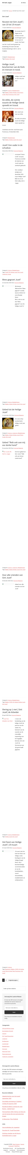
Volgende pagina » (13, 980)
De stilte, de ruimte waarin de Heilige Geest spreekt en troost (13, 102)
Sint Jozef (12, 59)
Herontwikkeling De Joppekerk (10, 1127)
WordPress (17, 1146)
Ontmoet (4, 1049)
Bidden (7, 92)
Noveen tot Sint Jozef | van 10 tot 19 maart (12, 23)
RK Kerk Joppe (6, 3)
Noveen (7, 59)
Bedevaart (7, 969)
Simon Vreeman (16, 1144)
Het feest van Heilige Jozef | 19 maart (12, 843)
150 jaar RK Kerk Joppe (8, 1028)
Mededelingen (11, 57)
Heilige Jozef (16, 92)
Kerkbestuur (5, 1041)
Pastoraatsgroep (6, 1054)
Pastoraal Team (6, 1051)
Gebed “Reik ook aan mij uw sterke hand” (13, 443)
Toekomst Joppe (6, 274)
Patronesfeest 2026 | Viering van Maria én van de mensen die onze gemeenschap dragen (13, 1114)
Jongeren (14, 433)
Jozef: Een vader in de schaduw (12, 146)
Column (10, 90)
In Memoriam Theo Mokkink (10, 1119)
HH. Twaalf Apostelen (7, 1036)
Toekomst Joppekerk (7, 1056)
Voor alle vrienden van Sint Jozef (12, 576)
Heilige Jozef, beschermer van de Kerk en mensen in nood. (13, 67)
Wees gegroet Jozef (11, 279)
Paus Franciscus (10, 94)
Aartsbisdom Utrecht (7, 1031)
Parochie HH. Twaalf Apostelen (11, 1130)
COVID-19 (7, 272)
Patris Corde (9, 971)
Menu (24, 2)
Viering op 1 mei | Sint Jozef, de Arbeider (12, 711)
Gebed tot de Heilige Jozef (11, 411)
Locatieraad (5, 1044)
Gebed (10, 92)
